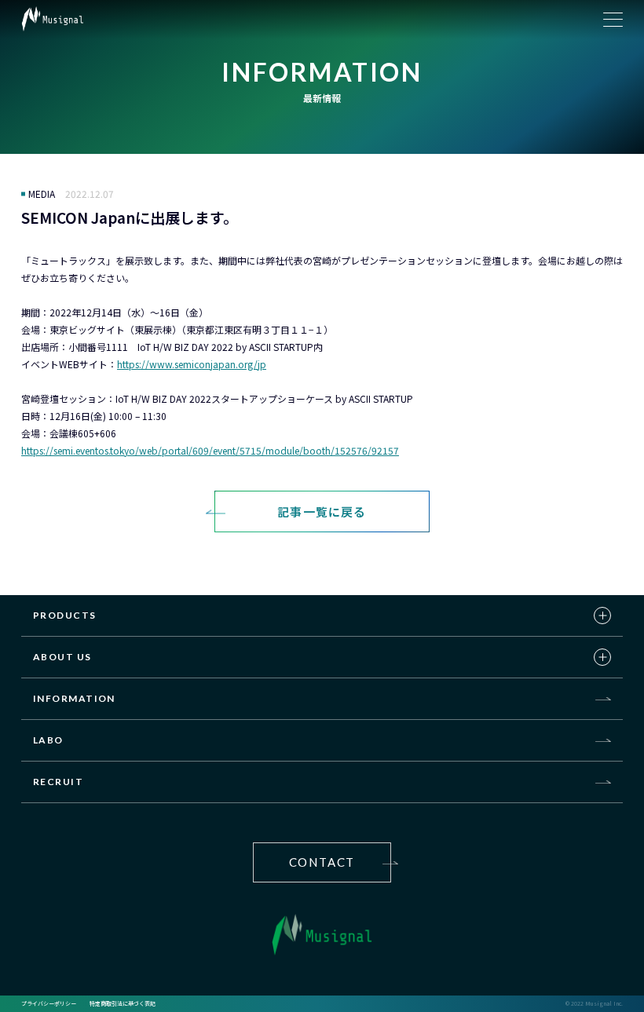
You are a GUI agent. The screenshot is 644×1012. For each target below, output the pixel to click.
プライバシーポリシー (48, 1003)
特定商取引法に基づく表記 (123, 1003)
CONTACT (322, 862)
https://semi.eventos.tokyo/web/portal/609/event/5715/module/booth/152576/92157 (210, 450)
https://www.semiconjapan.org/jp (191, 364)
